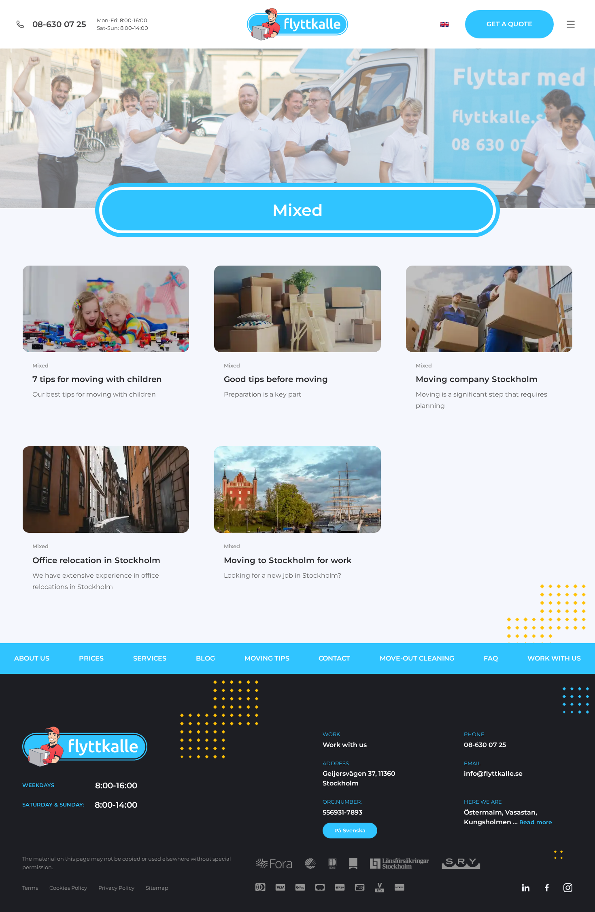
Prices (91, 658)
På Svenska (350, 830)
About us (31, 658)
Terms (30, 888)
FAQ (491, 658)
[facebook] (547, 888)
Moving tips (266, 658)
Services (149, 658)
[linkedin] (526, 888)
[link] (106, 338)
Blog (205, 658)
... (531, 821)
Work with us (554, 658)
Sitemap (157, 888)
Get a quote (509, 24)
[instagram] (568, 888)
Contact (334, 658)
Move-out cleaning (417, 658)
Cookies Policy (68, 888)
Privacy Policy (116, 888)
